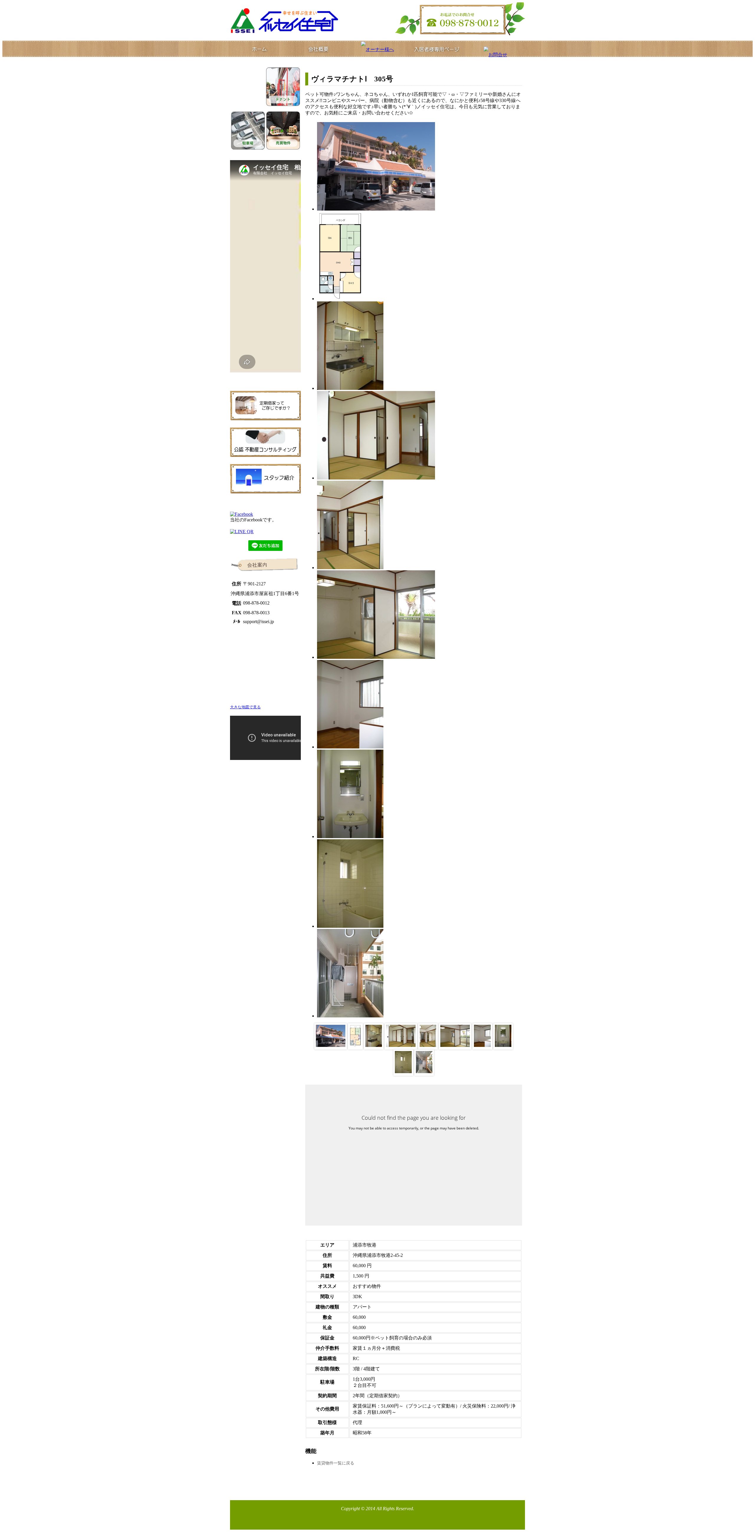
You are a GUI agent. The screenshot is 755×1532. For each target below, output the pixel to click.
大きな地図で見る (245, 707)
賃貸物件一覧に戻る (335, 1463)
